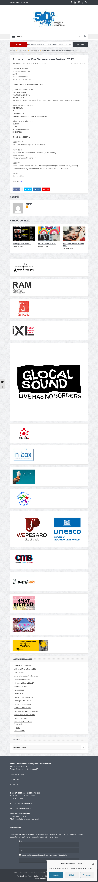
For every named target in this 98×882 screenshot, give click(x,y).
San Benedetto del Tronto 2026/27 (26, 711)
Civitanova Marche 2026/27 (24, 683)
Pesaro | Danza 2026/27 (22, 708)
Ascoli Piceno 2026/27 (22, 679)
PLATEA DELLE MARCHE (22, 665)
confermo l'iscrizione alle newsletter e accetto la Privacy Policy (44, 855)
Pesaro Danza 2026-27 (47, 243)
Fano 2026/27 (19, 690)
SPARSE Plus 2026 (20, 718)
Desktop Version (42, 878)
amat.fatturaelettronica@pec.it (27, 819)
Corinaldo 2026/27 (20, 686)
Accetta (56, 875)
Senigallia (19, 724)
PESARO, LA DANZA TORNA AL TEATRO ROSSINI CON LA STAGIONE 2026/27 (32, 45)
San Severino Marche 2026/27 (24, 715)
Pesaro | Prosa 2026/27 (22, 704)
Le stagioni (44, 63)
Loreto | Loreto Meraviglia (23, 697)
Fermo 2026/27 (19, 693)
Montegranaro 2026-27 (22, 243)
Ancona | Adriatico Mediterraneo (26, 676)
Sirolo (18, 728)
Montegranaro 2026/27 (22, 701)
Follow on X (38, 876)
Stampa (75, 63)
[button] (93, 863)
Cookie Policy (15, 779)
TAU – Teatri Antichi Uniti (23, 722)
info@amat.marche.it (23, 803)
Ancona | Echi (19, 672)
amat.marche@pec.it (23, 808)
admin (22, 63)
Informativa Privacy (17, 774)
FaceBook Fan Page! (24, 876)
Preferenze (87, 875)
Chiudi (71, 875)
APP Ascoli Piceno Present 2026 (73, 244)
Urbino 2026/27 (19, 731)
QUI (21, 181)
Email (83, 63)
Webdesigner (15, 784)
